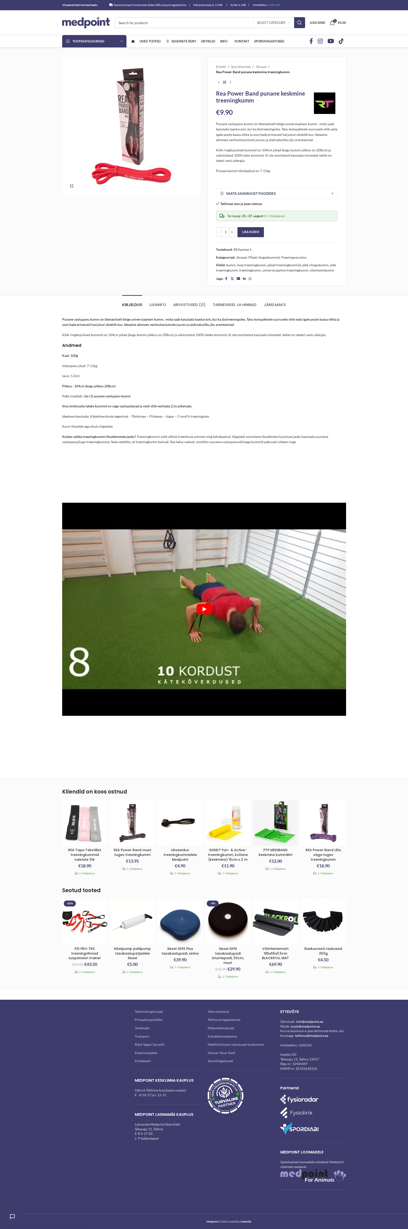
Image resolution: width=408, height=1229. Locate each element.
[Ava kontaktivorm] (12, 1216)
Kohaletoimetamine (222, 1036)
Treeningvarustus (294, 257)
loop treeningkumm (251, 265)
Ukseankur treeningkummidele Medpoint (180, 855)
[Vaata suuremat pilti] (72, 186)
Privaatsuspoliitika (148, 1020)
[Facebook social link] (311, 41)
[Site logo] (86, 22)
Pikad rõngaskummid (264, 257)
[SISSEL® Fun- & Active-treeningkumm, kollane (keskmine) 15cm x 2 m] (227, 823)
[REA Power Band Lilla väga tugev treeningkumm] (323, 823)
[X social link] (232, 279)
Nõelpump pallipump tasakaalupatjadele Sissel (132, 953)
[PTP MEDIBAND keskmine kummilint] (275, 823)
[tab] (132, 302)
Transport (142, 1036)
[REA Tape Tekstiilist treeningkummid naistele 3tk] (84, 823)
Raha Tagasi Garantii (150, 1044)
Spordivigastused (220, 1061)
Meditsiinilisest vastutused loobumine (236, 1044)
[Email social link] (238, 279)
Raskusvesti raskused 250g (323, 951)
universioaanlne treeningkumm (285, 270)
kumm (231, 265)
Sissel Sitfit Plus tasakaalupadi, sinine (180, 951)
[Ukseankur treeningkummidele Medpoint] (180, 823)
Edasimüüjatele (146, 1053)
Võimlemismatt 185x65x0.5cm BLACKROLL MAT (275, 953)
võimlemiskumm (322, 270)
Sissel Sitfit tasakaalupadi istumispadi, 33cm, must (228, 955)
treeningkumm (250, 270)
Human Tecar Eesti (221, 1053)
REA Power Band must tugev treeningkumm (132, 852)
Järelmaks (142, 1028)
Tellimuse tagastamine (224, 1020)
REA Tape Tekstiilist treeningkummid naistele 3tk (84, 855)
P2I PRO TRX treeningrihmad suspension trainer (85, 953)
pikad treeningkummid (284, 265)
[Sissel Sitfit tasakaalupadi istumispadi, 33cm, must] (227, 921)
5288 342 (274, 5)
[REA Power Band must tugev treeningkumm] (132, 823)
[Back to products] (224, 82)
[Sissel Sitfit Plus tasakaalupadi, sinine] (180, 921)
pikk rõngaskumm (315, 265)
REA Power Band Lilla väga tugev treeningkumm (323, 855)
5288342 (305, 1045)
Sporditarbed (241, 67)
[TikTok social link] (341, 41)
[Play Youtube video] (204, 609)
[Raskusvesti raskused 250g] (323, 921)
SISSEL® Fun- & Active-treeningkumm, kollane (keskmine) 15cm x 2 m (228, 855)
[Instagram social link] (320, 41)
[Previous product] (219, 82)
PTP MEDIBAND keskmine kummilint (275, 852)
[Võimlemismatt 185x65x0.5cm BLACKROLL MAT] (275, 921)
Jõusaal (261, 67)
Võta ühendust (218, 1011)
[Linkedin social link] (244, 279)
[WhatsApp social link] (250, 279)
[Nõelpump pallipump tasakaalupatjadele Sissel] (132, 921)
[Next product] (230, 82)
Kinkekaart (143, 1061)
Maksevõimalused (221, 1028)
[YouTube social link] (330, 41)
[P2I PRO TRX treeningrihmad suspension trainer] (84, 921)
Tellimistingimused (149, 1011)
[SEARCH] (299, 22)
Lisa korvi (250, 232)
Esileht (221, 67)
